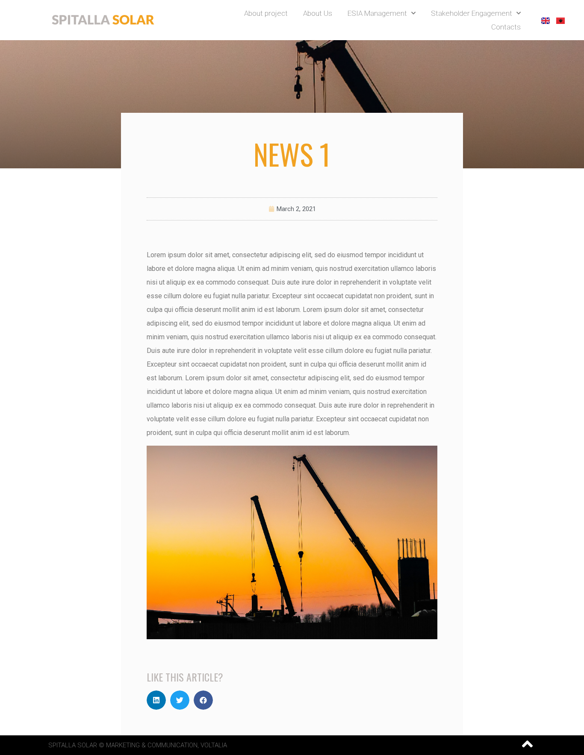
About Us (317, 13)
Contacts (506, 27)
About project (266, 13)
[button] (156, 700)
